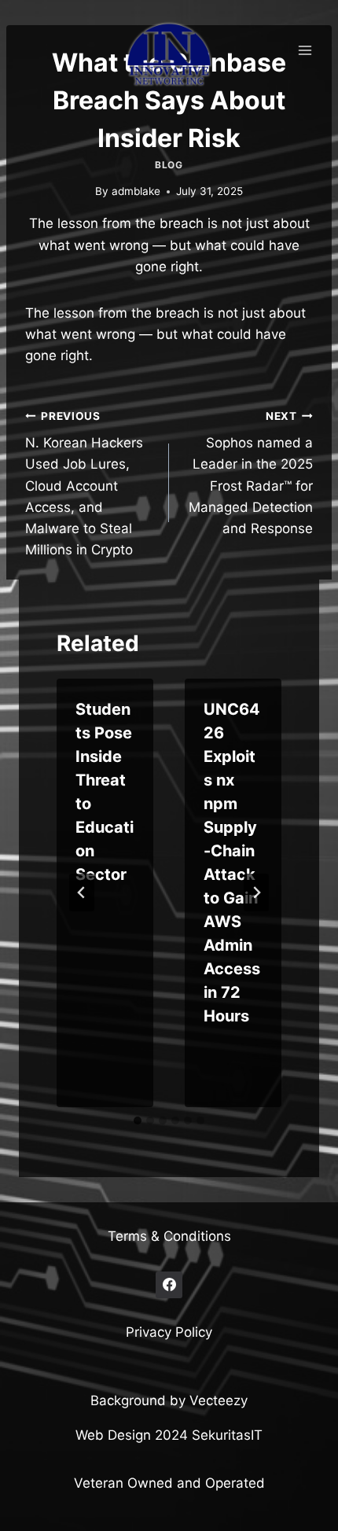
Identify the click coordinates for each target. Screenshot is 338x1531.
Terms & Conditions (169, 1236)
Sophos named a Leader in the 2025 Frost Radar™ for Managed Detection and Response (251, 473)
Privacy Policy (169, 1332)
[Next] (256, 892)
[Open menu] (304, 50)
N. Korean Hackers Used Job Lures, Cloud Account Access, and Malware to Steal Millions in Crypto (84, 484)
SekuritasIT (227, 1435)
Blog (168, 165)
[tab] (137, 1120)
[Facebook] (169, 1285)
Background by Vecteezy (169, 1400)
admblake (136, 191)
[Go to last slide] (81, 892)
